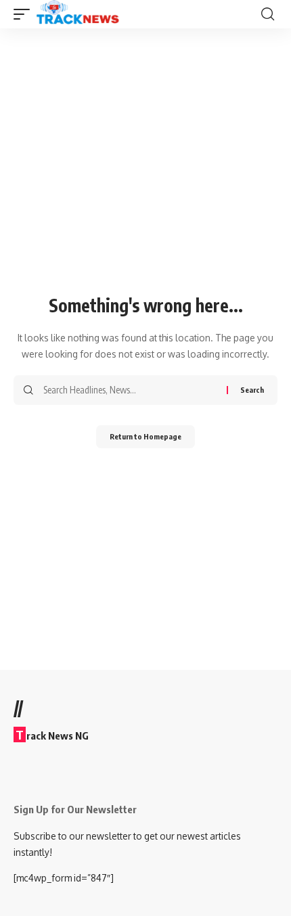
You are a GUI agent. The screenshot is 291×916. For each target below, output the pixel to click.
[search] (267, 14)
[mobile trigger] (25, 14)
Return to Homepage (145, 436)
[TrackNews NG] (78, 14)
